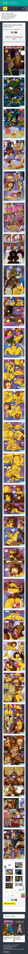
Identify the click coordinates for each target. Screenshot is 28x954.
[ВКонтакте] (12, 32)
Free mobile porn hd (5, 19)
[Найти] (23, 8)
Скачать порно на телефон (7, 13)
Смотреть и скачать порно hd (8, 16)
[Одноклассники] (14, 32)
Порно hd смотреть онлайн (7, 17)
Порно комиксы (10, 3)
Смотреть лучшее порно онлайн (8, 15)
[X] (16, 32)
